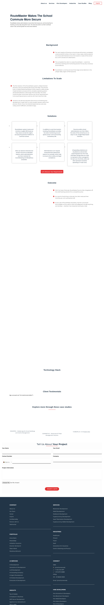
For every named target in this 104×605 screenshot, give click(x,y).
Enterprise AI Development (17, 580)
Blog (90, 3)
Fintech (55, 538)
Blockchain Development (60, 508)
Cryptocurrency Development (61, 516)
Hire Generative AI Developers (61, 593)
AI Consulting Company (16, 572)
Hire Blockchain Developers (61, 596)
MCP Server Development (17, 599)
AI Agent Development (16, 575)
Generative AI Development (18, 567)
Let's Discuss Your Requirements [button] (52, 172)
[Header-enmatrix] (22, 420)
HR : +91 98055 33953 (59, 577)
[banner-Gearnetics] (52, 421)
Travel (54, 540)
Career (11, 514)
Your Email (56, 448)
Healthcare (56, 535)
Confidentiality (14, 519)
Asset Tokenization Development (62, 519)
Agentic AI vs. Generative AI (17, 602)
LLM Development (15, 570)
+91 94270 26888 (60, 572)
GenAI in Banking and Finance (62, 548)
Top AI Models (13, 594)
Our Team (12, 511)
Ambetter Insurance (15, 543)
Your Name (5, 448)
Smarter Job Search (15, 546)
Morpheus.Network (15, 551)
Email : (60, 580)
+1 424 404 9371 (59, 569)
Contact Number (7, 456)
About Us (12, 508)
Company (56, 456)
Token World (13, 548)
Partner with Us (14, 522)
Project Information (8, 467)
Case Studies (82, 3)
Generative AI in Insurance (60, 546)
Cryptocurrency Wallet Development (63, 522)
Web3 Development (59, 511)
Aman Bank (13, 538)
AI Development (14, 564)
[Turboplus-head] (81, 422)
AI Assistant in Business (16, 596)
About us (44, 3)
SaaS (54, 543)
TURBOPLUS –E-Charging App (81, 431)
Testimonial (13, 524)
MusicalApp (13, 540)
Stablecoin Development (60, 514)
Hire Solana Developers (59, 601)
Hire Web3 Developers (59, 598)
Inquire (98, 3)
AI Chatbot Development (17, 578)
